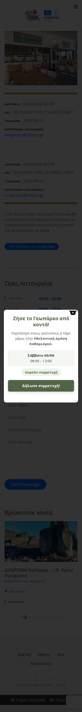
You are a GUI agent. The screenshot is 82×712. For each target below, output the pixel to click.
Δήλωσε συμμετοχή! (41, 385)
